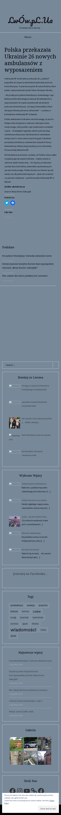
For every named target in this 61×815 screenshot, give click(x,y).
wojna (43, 630)
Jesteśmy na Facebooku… (30, 574)
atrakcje (30, 605)
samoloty (14, 624)
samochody (38, 617)
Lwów (37, 611)
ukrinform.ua (18, 186)
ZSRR (13, 636)
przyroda (24, 617)
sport (25, 624)
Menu (27, 37)
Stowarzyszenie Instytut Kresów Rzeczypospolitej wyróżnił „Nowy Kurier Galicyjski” (26, 675)
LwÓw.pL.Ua (30, 20)
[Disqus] (30, 323)
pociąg (13, 618)
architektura (17, 605)
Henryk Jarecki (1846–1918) (21, 711)
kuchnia (25, 611)
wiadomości (23, 630)
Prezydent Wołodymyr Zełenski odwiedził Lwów (27, 256)
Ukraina (35, 624)
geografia (43, 605)
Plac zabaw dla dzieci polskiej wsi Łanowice (25, 276)
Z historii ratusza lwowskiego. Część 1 (25, 701)
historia (14, 611)
